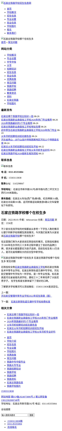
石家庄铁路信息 (15, 382)
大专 (9, 65)
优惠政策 (11, 79)
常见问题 (12, 42)
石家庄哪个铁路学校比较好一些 (17, 116)
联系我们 (11, 33)
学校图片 (11, 26)
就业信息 (11, 22)
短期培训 (11, 69)
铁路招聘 (11, 89)
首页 (9, 9)
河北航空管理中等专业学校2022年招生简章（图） (26, 296)
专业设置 (11, 19)
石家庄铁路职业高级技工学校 (30, 267)
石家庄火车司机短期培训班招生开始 (19, 146)
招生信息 (11, 16)
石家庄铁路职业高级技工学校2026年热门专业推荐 (26, 120)
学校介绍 (11, 341)
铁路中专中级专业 (16, 362)
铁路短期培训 (14, 369)
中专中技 (11, 62)
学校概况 (11, 12)
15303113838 (7, 391)
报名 (9, 29)
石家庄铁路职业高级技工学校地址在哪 (20, 126)
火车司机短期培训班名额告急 (16, 136)
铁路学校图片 (14, 386)
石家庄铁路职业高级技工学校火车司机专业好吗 (25, 150)
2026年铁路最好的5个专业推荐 (16, 123)
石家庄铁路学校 (11, 236)
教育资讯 (11, 93)
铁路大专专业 (14, 365)
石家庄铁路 (12, 100)
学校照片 (11, 351)
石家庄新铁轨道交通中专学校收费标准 (30, 301)
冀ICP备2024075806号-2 (23, 397)
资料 (9, 96)
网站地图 (5, 397)
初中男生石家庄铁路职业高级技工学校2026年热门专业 (29, 130)
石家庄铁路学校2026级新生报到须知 (19, 153)
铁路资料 (11, 379)
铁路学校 (11, 86)
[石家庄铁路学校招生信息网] (16, 3)
